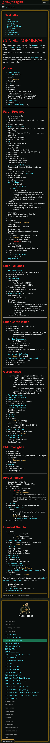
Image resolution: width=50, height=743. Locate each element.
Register (7, 7)
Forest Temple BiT (19, 186)
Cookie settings (8, 741)
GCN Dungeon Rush (12, 652)
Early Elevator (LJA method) (18, 354)
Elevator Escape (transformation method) (23, 358)
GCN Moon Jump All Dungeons (15, 681)
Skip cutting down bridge (17, 408)
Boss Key (11, 503)
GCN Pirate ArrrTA (11, 698)
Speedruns (9, 704)
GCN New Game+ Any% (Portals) (16, 689)
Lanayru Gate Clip (14, 540)
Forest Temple (12, 32)
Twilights (9, 721)
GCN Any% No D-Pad (12, 646)
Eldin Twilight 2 (12, 30)
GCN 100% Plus (10, 634)
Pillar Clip (11, 546)
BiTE (14, 188)
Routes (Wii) (9, 624)
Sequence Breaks (11, 728)
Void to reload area (15, 270)
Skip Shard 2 (12, 414)
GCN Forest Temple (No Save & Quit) (17, 655)
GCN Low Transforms (12, 666)
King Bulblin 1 (13, 259)
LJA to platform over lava (17, 397)
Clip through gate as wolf (17, 406)
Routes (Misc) (10, 631)
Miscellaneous (11, 734)
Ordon (9, 19)
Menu (45, 2)
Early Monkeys (13, 182)
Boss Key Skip (13, 588)
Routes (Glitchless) (12, 628)
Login (13, 7)
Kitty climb (11, 399)
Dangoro (11, 416)
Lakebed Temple (13, 34)
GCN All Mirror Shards (12, 643)
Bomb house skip (14, 293)
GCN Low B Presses (12, 669)
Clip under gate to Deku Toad (19, 566)
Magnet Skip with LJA (16, 429)
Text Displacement (19, 339)
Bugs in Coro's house (16, 126)
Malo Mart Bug (13, 278)
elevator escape (16, 47)
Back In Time (9, 711)
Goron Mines (11, 28)
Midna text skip (13, 555)
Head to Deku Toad (15, 563)
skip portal (29, 173)
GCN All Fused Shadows (13, 640)
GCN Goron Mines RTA (13, 658)
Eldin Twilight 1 (12, 24)
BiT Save (11, 74)
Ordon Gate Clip (14, 72)
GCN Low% (9, 663)
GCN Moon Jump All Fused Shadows (17, 678)
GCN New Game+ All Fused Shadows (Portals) (21, 695)
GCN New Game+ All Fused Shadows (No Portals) (22, 692)
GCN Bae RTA (10, 649)
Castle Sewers (13, 100)
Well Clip (11, 464)
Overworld (9, 724)
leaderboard (34, 57)
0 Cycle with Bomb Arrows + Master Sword (23, 570)
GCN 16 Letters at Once (13, 637)
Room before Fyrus (15, 435)
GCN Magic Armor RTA (13, 672)
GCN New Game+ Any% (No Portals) (17, 687)
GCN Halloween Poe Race (14, 660)
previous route (37, 45)
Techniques (9, 708)
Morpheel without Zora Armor (19, 590)
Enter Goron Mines (14, 26)
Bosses (8, 718)
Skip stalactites (13, 557)
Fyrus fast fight (13, 438)
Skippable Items (11, 731)
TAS (6, 737)
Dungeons (9, 714)
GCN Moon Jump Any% (13, 675)
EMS (9, 141)
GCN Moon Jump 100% (13, 684)
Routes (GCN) (10, 621)
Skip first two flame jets (16, 395)
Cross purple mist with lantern (19, 165)
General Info (10, 701)
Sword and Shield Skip (16, 104)
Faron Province (12, 21)
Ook (9, 218)
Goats (10, 83)
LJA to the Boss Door (15, 507)
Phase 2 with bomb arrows (27, 518)
